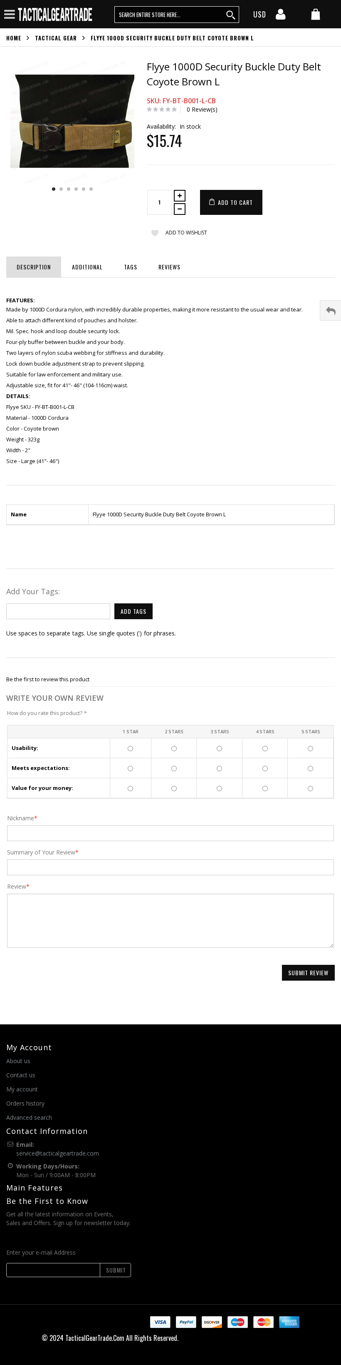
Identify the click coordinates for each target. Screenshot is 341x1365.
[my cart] (315, 15)
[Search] (231, 14)
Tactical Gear (56, 38)
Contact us (20, 1075)
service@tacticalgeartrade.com (57, 1153)
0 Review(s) (202, 109)
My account (22, 1089)
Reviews (169, 266)
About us (18, 1061)
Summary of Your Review (41, 852)
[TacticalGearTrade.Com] (55, 14)
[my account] (281, 16)
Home (13, 38)
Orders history (25, 1103)
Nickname (20, 818)
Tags (130, 266)
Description (34, 266)
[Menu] (9, 13)
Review (16, 886)
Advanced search (29, 1117)
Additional (87, 266)
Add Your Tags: (33, 591)
